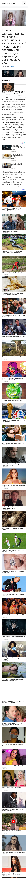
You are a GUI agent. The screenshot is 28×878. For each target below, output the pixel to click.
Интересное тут (8, 3)
